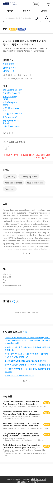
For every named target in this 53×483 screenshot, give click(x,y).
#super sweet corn (35, 182)
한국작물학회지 (9, 67)
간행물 (44, 10)
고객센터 (42, 5)
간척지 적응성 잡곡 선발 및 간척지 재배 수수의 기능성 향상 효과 (27, 364)
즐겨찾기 (46, 21)
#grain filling (10, 176)
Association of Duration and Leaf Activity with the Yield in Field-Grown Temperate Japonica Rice (21, 424)
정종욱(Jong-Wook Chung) (10, 121)
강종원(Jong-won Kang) (10, 103)
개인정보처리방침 (38, 479)
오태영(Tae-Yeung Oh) (12, 93)
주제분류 (9, 10)
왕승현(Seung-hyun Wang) (11, 109)
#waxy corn (10, 189)
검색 (36, 20)
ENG (48, 5)
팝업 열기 (17, 301)
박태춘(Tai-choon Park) (12, 113)
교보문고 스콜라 (13, 479)
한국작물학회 (8, 64)
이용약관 (25, 479)
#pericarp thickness (13, 182)
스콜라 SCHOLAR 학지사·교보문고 (9, 4)
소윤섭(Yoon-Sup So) (11, 126)
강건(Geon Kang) (10, 117)
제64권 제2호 (8, 71)
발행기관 (27, 10)
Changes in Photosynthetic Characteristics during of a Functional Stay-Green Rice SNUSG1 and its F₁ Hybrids (21, 434)
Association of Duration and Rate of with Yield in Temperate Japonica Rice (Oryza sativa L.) (21, 412)
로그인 (36, 4)
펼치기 (25, 253)
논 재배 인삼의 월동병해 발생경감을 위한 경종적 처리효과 (25, 360)
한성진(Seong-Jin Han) (12, 89)
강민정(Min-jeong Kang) (10, 97)
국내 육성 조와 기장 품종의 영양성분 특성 (19, 375)
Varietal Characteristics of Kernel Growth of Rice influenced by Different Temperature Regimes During (21, 402)
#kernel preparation (28, 176)
